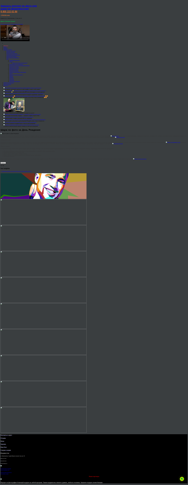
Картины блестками (11, 56)
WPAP (11, 76)
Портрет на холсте (11, 51)
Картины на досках (14, 68)
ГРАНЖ (11, 77)
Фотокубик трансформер (12, 57)
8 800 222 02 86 (9, 11)
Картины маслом (13, 69)
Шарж (10, 61)
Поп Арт (11, 78)
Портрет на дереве (14, 67)
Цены (5, 47)
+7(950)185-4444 (5, 15)
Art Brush (11, 80)
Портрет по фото (8, 49)
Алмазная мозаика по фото (13, 55)
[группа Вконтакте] (1, 466)
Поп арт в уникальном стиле (24, 171)
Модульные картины (14, 81)
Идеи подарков (7, 84)
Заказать (3, 162)
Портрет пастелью (14, 70)
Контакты (6, 85)
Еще (7, 59)
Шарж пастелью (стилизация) (19, 63)
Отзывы (6, 48)
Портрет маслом (10, 52)
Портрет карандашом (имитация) (17, 72)
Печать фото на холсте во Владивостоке (19, 65)
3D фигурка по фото (9, 82)
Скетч (10, 73)
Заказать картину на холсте (8, 171)
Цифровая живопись (14, 60)
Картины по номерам (11, 53)
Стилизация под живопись (16, 64)
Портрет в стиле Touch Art (16, 74)
